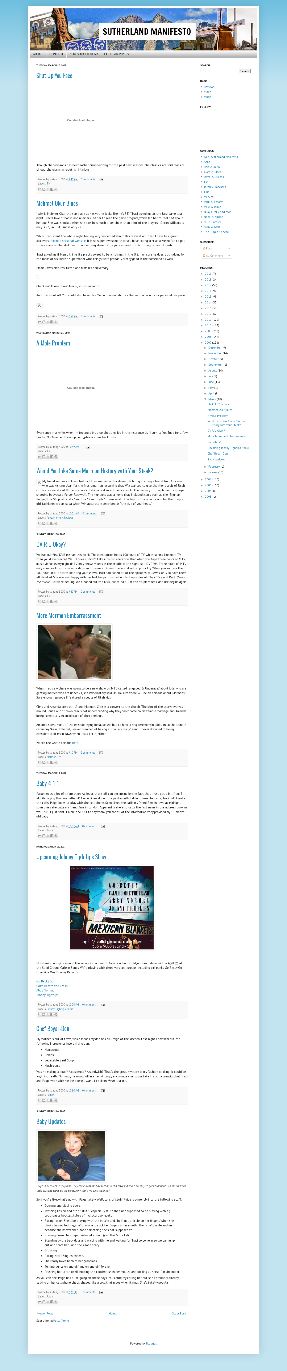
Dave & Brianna (214, 177)
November (215, 353)
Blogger (151, 1343)
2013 (208, 308)
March (212, 399)
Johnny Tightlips (47, 995)
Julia (206, 192)
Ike (206, 182)
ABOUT (38, 54)
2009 (208, 331)
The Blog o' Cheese (216, 232)
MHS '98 (209, 197)
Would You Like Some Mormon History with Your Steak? (94, 470)
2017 (208, 285)
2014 (208, 302)
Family (50, 1094)
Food (49, 517)
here (75, 743)
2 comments (88, 316)
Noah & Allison (213, 217)
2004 (208, 491)
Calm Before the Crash (52, 986)
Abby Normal (45, 990)
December (215, 347)
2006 (208, 479)
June (211, 382)
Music (70, 1009)
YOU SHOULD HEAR (84, 54)
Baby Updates (51, 1121)
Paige (50, 830)
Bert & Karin (212, 167)
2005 (208, 485)
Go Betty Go (44, 981)
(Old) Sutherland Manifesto (221, 157)
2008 (208, 337)
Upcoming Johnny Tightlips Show (71, 856)
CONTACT (56, 54)
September (216, 364)
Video (207, 92)
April (211, 393)
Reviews (68, 517)
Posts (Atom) (61, 1320)
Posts (209, 248)
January (213, 472)
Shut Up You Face (54, 75)
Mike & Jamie (212, 207)
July (211, 376)
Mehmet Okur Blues (57, 203)
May (211, 388)
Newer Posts (45, 1313)
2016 (208, 291)
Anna (207, 162)
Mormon (58, 517)
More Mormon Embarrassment (68, 615)
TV (48, 183)
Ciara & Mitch (212, 172)
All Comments (214, 255)
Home (112, 1313)
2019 (208, 274)
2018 (208, 279)
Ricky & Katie (212, 227)
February (214, 466)
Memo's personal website (68, 241)
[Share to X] (48, 189)
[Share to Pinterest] (56, 189)
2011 (208, 320)
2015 (208, 296)
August (213, 370)
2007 (208, 342)
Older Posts (179, 1313)
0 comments (88, 179)
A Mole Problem (53, 343)
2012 (208, 314)
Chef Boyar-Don (52, 1028)
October (214, 359)
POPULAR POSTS (116, 54)
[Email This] (40, 189)
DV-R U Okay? (51, 544)
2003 (208, 496)
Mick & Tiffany (213, 202)
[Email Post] (100, 179)
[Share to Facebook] (52, 189)
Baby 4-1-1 (47, 783)
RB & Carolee (213, 222)
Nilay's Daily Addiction (217, 212)
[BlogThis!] (44, 189)
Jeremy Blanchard (215, 187)
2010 (208, 325)
